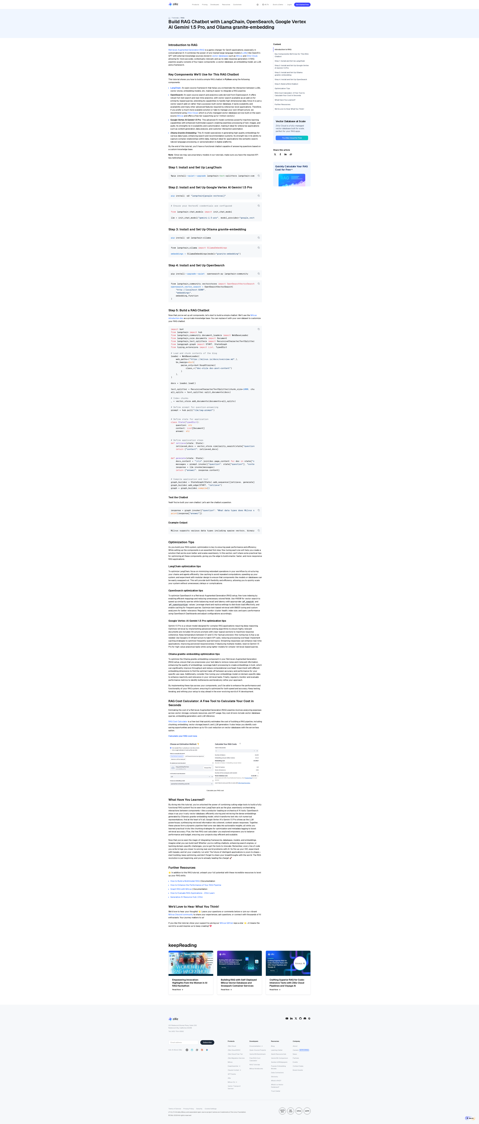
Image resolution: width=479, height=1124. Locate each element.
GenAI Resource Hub (278, 1054)
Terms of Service (174, 1109)
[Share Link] (291, 154)
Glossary (274, 1077)
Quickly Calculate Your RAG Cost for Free (291, 168)
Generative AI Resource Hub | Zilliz (186, 897)
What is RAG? (276, 1081)
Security (199, 1109)
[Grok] (197, 1050)
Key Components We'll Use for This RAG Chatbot (291, 55)
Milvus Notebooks (256, 1069)
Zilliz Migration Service (236, 1058)
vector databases (220, 56)
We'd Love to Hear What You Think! (289, 109)
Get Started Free (302, 4)
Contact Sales (298, 1066)
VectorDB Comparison (279, 1058)
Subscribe (207, 1042)
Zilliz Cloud (252, 56)
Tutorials (175, 18)
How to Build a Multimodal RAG (184, 881)
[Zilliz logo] (173, 4)
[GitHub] (300, 1018)
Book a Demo (278, 4)
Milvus (239, 56)
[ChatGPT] (187, 1050)
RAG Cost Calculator (177, 721)
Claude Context (233, 1070)
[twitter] (275, 154)
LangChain (175, 88)
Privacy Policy (188, 1109)
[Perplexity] (192, 1050)
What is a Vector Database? (277, 1086)
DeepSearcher (233, 1066)
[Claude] (202, 1050)
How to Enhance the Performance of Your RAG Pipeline (195, 885)
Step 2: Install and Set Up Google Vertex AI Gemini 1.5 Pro (292, 66)
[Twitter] (296, 1018)
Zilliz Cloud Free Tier (235, 1054)
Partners (296, 1058)
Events (295, 1062)
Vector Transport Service (234, 1087)
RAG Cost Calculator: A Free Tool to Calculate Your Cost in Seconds (290, 94)
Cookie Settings (211, 1109)
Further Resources (282, 104)
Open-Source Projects (257, 1050)
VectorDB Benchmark (257, 1054)
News (295, 1054)
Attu (229, 1078)
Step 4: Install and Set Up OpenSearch (291, 79)
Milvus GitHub (226, 923)
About (295, 1046)
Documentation (255, 1046)
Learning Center (277, 1050)
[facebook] (280, 154)
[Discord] (305, 1018)
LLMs (244, 53)
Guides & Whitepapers (279, 1062)
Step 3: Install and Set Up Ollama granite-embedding (288, 73)
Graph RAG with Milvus (181, 889)
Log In (289, 4)
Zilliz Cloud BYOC (234, 1050)
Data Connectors (277, 1073)
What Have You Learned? (285, 100)
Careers (296, 1050)
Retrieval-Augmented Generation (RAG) (186, 50)
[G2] (309, 1018)
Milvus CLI (231, 1082)
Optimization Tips (282, 88)
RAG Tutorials (254, 1065)
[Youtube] (287, 1018)
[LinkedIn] (291, 1018)
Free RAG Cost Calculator (254, 1059)
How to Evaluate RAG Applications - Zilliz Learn (192, 893)
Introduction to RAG (283, 49)
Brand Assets (298, 1070)
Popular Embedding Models (278, 1067)
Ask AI (471, 1118)
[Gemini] (207, 1050)
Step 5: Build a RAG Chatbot (286, 84)
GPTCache (232, 1074)
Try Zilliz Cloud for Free (292, 138)
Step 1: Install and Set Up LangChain (290, 61)
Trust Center (275, 1091)
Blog (273, 1046)
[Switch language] (258, 5)
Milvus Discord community (180, 914)
